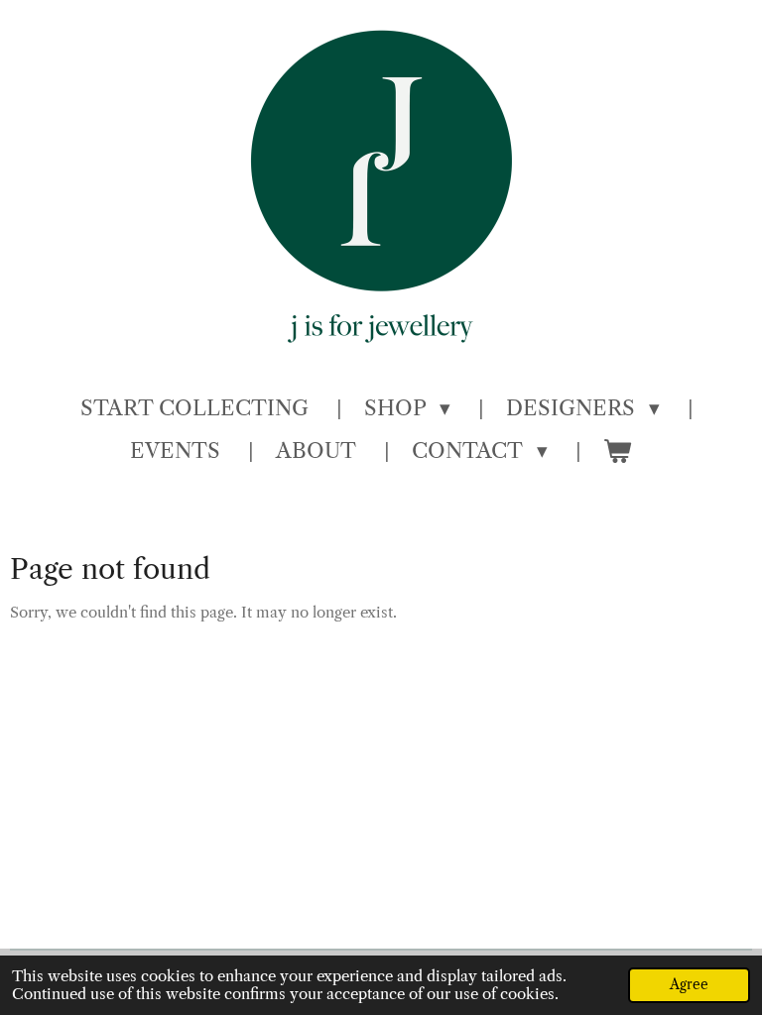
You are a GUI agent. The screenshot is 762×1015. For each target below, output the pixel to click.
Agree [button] (689, 984)
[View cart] (617, 451)
